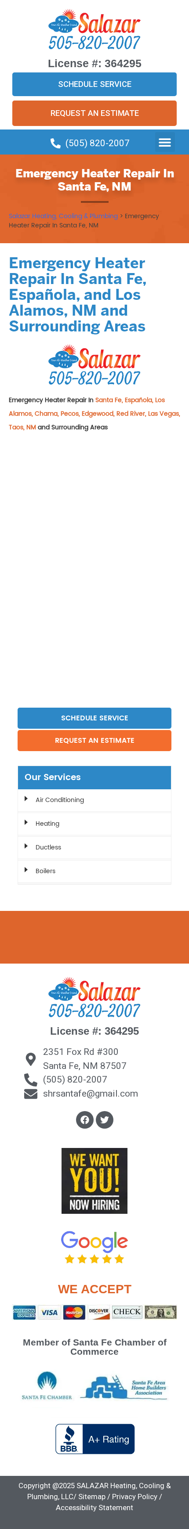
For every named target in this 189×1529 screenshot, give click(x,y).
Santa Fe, (110, 400)
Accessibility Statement (94, 1507)
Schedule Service (94, 718)
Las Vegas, (164, 414)
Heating (47, 824)
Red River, (132, 414)
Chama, (48, 414)
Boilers (45, 871)
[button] (165, 142)
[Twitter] (104, 1120)
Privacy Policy (134, 1496)
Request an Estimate (94, 740)
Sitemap (91, 1496)
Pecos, (71, 414)
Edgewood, (99, 414)
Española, (140, 400)
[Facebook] (85, 1120)
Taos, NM (23, 427)
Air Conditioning (60, 800)
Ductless (48, 847)
